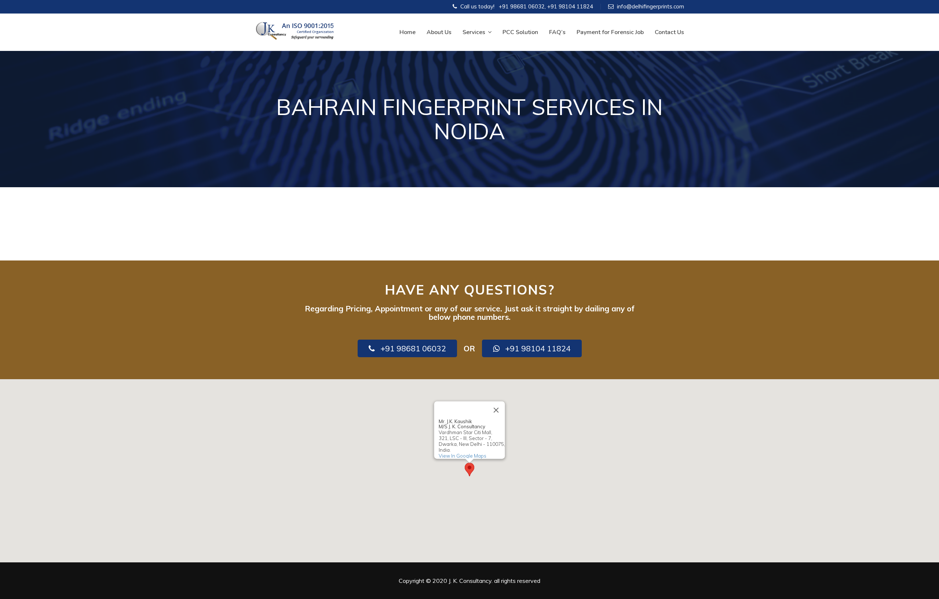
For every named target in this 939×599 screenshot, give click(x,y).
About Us (439, 32)
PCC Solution (520, 32)
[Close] (496, 410)
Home (407, 32)
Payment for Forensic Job (610, 32)
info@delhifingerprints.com (650, 6)
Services (474, 32)
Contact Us (669, 32)
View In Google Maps (462, 456)
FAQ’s (557, 32)
